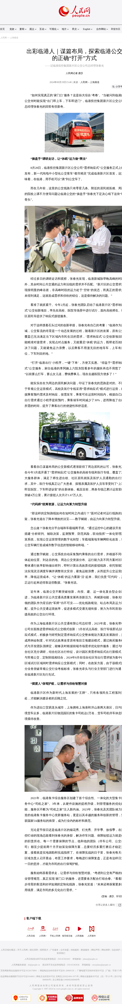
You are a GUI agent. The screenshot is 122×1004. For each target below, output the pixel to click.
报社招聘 (34, 950)
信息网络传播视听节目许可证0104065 (17, 976)
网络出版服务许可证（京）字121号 (96, 976)
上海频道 (14, 38)
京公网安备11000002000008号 (66, 980)
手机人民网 (55, 936)
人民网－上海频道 (89, 82)
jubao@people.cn (90, 959)
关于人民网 (22, 950)
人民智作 (91, 936)
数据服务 (85, 950)
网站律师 (105, 950)
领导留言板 (67, 936)
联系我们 (61, 953)
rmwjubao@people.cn (101, 965)
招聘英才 (44, 950)
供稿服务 (75, 950)
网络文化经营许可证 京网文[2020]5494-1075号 (57, 976)
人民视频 (79, 936)
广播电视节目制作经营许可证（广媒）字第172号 (99, 971)
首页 (2, 29)
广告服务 (54, 950)
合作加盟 (64, 950)
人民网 (3, 38)
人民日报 (30, 936)
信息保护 (116, 950)
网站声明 (95, 950)
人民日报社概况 (8, 950)
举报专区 (115, 29)
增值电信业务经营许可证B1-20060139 (57, 971)
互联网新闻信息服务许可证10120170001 (18, 971)
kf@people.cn (34, 965)
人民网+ (43, 936)
